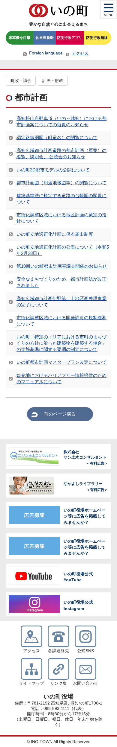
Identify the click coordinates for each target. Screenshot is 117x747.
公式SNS (85, 651)
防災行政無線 (97, 37)
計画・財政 (52, 80)
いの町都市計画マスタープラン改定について (61, 362)
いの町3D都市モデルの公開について (53, 169)
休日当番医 (45, 37)
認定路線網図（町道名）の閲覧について (57, 137)
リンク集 (58, 683)
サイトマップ (31, 683)
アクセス (80, 53)
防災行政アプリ (69, 37)
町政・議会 (21, 80)
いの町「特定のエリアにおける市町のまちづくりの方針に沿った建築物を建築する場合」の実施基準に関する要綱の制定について (61, 343)
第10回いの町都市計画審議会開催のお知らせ (61, 266)
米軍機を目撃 (19, 37)
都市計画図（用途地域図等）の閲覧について (61, 182)
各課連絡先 (58, 651)
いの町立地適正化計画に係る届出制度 (54, 234)
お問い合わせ (85, 683)
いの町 (58, 10)
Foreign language (46, 53)
